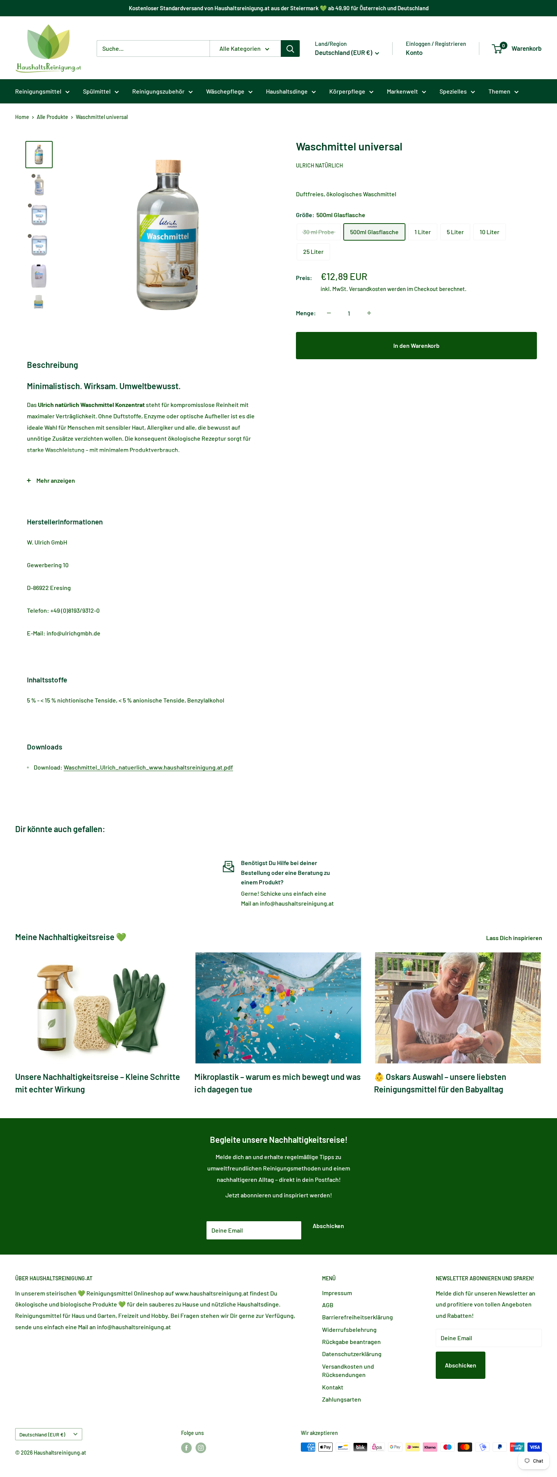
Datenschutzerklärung (352, 1353)
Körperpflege (347, 91)
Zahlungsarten (341, 1399)
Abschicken (328, 1225)
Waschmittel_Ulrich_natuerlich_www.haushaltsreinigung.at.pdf (148, 767)
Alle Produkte (52, 117)
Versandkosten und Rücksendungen (348, 1370)
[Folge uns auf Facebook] (186, 1448)
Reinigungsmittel (38, 91)
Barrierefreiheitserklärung (357, 1317)
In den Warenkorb (416, 345)
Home (22, 117)
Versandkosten (367, 288)
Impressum (337, 1292)
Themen (499, 91)
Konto (414, 52)
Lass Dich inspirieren (514, 937)
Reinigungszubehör (158, 91)
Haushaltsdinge (287, 91)
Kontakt (332, 1387)
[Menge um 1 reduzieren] (329, 313)
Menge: (306, 312)
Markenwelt (402, 91)
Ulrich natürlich (319, 165)
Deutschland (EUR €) (42, 1434)
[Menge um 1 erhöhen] (369, 313)
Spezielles (453, 91)
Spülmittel (97, 91)
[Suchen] (290, 48)
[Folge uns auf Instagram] (201, 1448)
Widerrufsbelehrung (349, 1329)
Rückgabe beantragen (351, 1341)
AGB (327, 1304)
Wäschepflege (225, 91)
